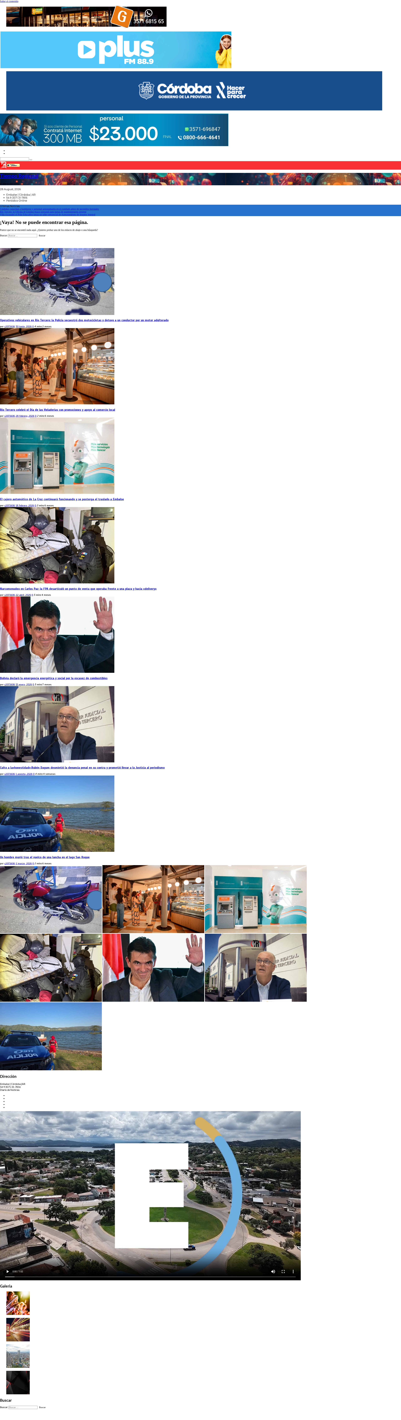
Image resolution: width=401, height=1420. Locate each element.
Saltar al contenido (9, 1)
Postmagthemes (98, 1416)
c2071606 (9, 326)
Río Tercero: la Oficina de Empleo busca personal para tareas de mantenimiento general (43, 211)
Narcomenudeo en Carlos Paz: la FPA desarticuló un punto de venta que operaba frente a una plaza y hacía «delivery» (78, 589)
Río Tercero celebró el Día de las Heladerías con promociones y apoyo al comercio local (57, 410)
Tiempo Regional (19, 176)
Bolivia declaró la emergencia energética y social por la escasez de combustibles (53, 678)
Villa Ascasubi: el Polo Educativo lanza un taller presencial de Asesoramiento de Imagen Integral (47, 214)
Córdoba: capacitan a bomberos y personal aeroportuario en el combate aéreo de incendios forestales (49, 209)
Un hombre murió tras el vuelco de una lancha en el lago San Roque (45, 857)
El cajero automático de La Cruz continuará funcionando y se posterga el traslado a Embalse (62, 499)
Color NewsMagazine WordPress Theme (63, 1416)
